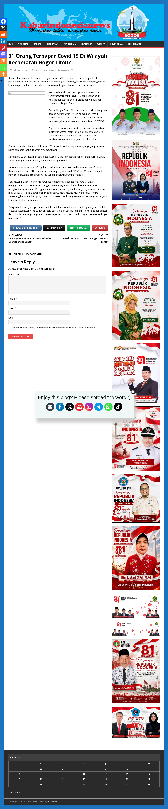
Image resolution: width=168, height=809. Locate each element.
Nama (12, 298)
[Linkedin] (3, 41)
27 (127, 784)
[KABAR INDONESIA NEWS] (84, 39)
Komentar (13, 274)
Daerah (37, 44)
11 (84, 774)
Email (11, 308)
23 (41, 784)
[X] (3, 28)
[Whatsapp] (3, 67)
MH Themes (52, 801)
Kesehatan (52, 44)
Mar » (17, 792)
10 (62, 774)
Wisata (101, 44)
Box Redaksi (134, 44)
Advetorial (116, 44)
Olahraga (86, 44)
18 (84, 779)
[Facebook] (3, 21)
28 (149, 784)
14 (149, 774)
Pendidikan (69, 44)
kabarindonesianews (45, 70)
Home (10, 44)
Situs (10, 317)
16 (41, 779)
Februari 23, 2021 (21, 70)
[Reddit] (3, 34)
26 (106, 784)
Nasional (23, 44)
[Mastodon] (3, 54)
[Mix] (3, 61)
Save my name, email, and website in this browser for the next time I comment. (54, 327)
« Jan (10, 792)
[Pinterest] (3, 47)
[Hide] (1, 80)
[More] (3, 74)
